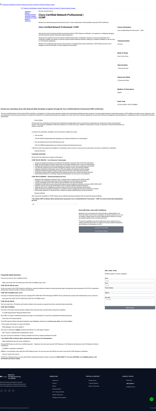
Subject (107, 292)
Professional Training (31, 17)
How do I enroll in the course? (10, 354)
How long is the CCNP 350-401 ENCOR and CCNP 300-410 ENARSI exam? (23, 298)
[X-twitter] (68, 364)
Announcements (56, 389)
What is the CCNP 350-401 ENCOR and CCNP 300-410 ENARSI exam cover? (24, 282)
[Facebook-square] (59, 364)
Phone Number (109, 288)
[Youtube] (72, 364)
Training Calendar (93, 383)
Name (106, 278)
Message (107, 297)
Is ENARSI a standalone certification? (13, 348)
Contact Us (28, 21)
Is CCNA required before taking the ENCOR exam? (16, 313)
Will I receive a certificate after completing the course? (17, 332)
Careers (54, 383)
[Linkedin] (64, 364)
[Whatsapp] (55, 364)
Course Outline (38, 120)
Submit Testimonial (57, 394)
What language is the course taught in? (13, 327)
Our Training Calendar (58, 392)
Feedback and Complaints (59, 397)
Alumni (54, 386)
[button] (78, 120)
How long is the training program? (11, 318)
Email (106, 283)
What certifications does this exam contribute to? (16, 341)
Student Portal (92, 380)
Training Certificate (39, 193)
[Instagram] (77, 364)
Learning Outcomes (39, 151)
